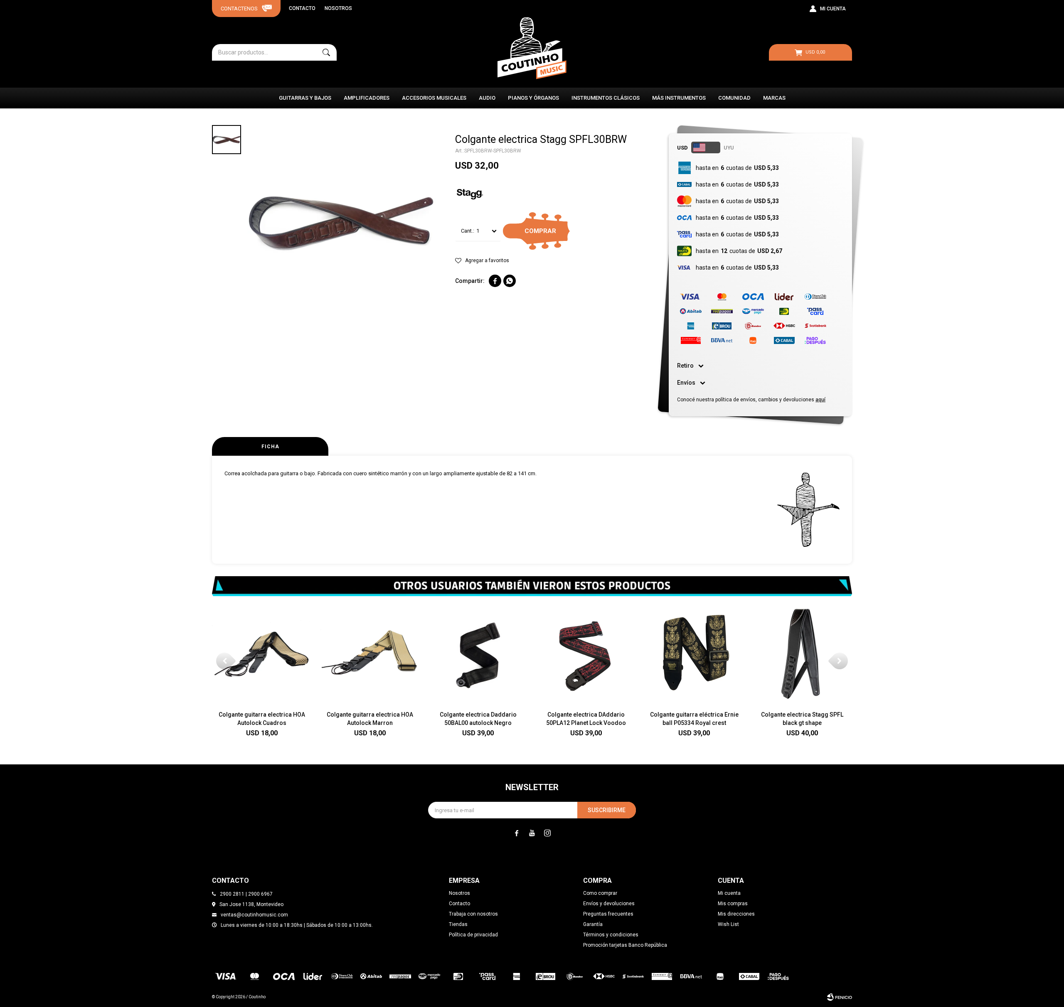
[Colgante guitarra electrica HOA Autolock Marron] (370, 654)
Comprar (540, 231)
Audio (487, 98)
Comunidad (734, 98)
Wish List (728, 924)
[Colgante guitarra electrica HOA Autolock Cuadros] (262, 654)
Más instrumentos (679, 98)
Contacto (302, 8)
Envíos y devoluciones (609, 903)
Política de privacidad (473, 935)
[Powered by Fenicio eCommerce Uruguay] (839, 997)
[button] (326, 52)
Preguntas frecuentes (608, 914)
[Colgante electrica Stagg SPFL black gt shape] (802, 654)
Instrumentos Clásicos (605, 98)
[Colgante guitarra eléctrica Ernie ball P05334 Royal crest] (694, 654)
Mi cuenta (729, 893)
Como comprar (600, 893)
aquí (820, 400)
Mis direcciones (736, 914)
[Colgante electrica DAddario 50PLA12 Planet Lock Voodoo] (586, 654)
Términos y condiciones (610, 935)
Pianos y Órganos (533, 98)
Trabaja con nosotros (473, 914)
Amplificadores (366, 98)
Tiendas (458, 924)
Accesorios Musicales (434, 98)
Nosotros (338, 8)
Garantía (593, 924)
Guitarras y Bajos (305, 98)
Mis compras (733, 903)
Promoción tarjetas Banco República (625, 945)
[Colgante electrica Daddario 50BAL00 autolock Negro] (478, 654)
